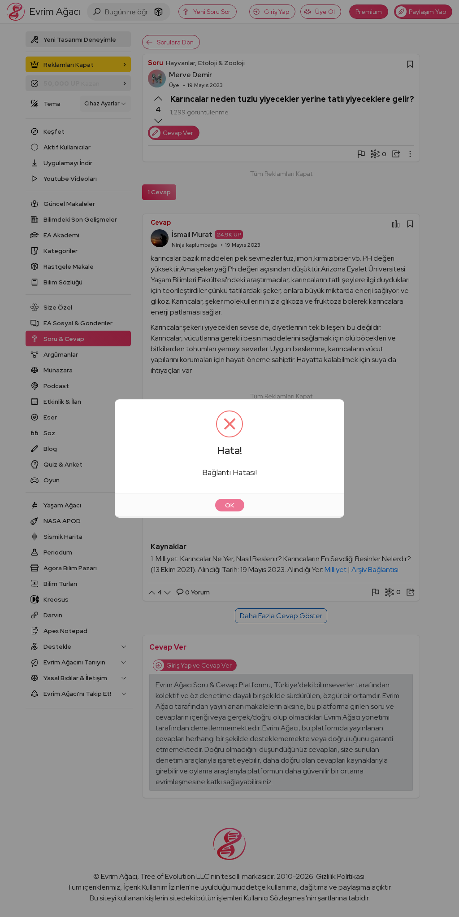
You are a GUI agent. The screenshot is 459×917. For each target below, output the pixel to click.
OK (229, 505)
